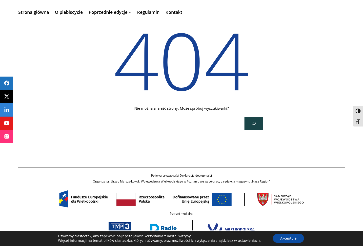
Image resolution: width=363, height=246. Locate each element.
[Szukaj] (253, 123)
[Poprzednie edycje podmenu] (129, 12)
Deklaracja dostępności (196, 175)
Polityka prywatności (165, 175)
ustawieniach (249, 240)
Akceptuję (288, 238)
